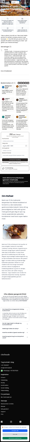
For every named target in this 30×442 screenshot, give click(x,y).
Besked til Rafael (6, 153)
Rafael (6, 88)
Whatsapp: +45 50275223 (10, 370)
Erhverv (3, 377)
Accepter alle (15, 430)
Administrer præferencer (15, 438)
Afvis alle (15, 434)
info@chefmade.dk (6, 368)
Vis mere (4, 110)
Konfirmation (4, 385)
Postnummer (5, 138)
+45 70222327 (23, 300)
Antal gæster (5, 148)
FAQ (2, 414)
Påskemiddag (5, 390)
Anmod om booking (15, 160)
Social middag (5, 388)
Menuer (3, 406)
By (3, 14)
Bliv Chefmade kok (6, 397)
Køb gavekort (5, 409)
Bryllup (3, 383)
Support (3, 411)
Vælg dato (5, 143)
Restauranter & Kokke (7, 404)
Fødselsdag (4, 380)
